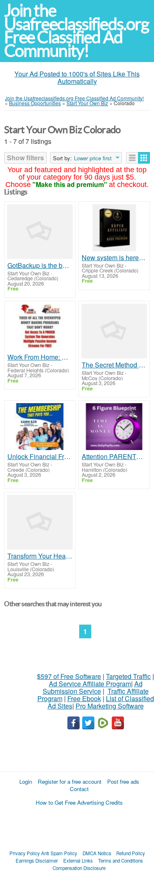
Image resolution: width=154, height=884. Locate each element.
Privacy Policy (24, 853)
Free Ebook (84, 698)
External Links (78, 860)
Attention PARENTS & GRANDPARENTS (114, 456)
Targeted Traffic (128, 676)
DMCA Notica (97, 853)
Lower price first (93, 158)
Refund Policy (130, 853)
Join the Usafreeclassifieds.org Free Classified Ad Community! (76, 30)
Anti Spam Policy (59, 853)
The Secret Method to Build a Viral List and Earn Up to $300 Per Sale (114, 365)
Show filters (25, 157)
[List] (132, 158)
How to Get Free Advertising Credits (79, 802)
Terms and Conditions (120, 860)
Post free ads (123, 781)
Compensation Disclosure (79, 868)
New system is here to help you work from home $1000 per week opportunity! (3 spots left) (114, 257)
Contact (79, 789)
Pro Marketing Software (110, 706)
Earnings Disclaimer (37, 860)
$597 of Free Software (69, 676)
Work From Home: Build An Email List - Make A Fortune (39, 357)
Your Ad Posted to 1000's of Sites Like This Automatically (77, 77)
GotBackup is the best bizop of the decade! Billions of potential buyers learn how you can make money (39, 265)
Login (25, 781)
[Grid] (144, 158)
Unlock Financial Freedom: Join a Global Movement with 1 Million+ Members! (39, 456)
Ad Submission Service (93, 687)
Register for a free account (69, 781)
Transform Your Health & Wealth (39, 556)
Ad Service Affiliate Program (90, 683)
